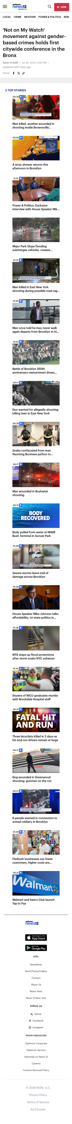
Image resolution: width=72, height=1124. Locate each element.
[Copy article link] (23, 73)
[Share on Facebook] (13, 73)
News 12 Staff (10, 63)
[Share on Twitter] (18, 73)
